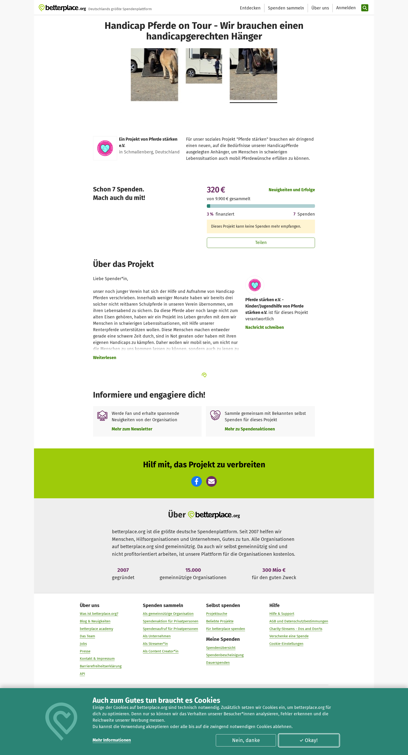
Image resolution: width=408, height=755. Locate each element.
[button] (196, 481)
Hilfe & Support (281, 614)
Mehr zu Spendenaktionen (250, 429)
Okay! (311, 740)
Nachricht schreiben (264, 327)
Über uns (320, 8)
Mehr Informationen (112, 740)
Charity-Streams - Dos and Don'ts (295, 629)
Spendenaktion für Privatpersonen (170, 621)
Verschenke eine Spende (289, 636)
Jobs (83, 644)
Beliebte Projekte (220, 621)
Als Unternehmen (157, 636)
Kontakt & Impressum (97, 658)
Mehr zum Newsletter (132, 429)
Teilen (261, 242)
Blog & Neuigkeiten (95, 621)
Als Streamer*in (155, 644)
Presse (85, 651)
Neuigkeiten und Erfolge (292, 189)
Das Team (87, 636)
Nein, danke (246, 740)
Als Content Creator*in (160, 651)
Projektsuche (216, 614)
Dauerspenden (218, 662)
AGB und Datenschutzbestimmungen (298, 621)
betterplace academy (96, 629)
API (82, 674)
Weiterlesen (104, 357)
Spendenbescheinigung (225, 655)
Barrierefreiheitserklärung (101, 666)
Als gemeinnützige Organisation (168, 614)
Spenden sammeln (286, 8)
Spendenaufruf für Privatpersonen (170, 629)
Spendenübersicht (220, 648)
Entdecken (250, 8)
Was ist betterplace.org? (99, 614)
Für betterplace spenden (225, 629)
